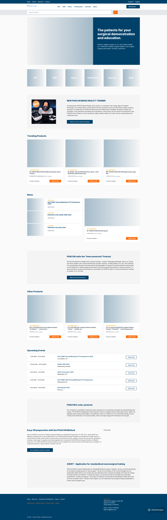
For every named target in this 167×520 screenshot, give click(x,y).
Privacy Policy (50, 503)
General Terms (40, 503)
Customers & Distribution (46, 499)
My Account (30, 503)
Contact (47, 2)
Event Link (131, 357)
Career (34, 2)
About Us (40, 2)
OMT (64, 7)
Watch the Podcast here (78, 277)
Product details (34, 181)
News (28, 2)
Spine (95, 7)
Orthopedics (78, 7)
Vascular (88, 7)
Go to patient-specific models (40, 450)
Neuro (70, 7)
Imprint (57, 503)
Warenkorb (132, 6)
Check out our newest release (80, 122)
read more (51, 207)
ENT (59, 7)
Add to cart (55, 181)
